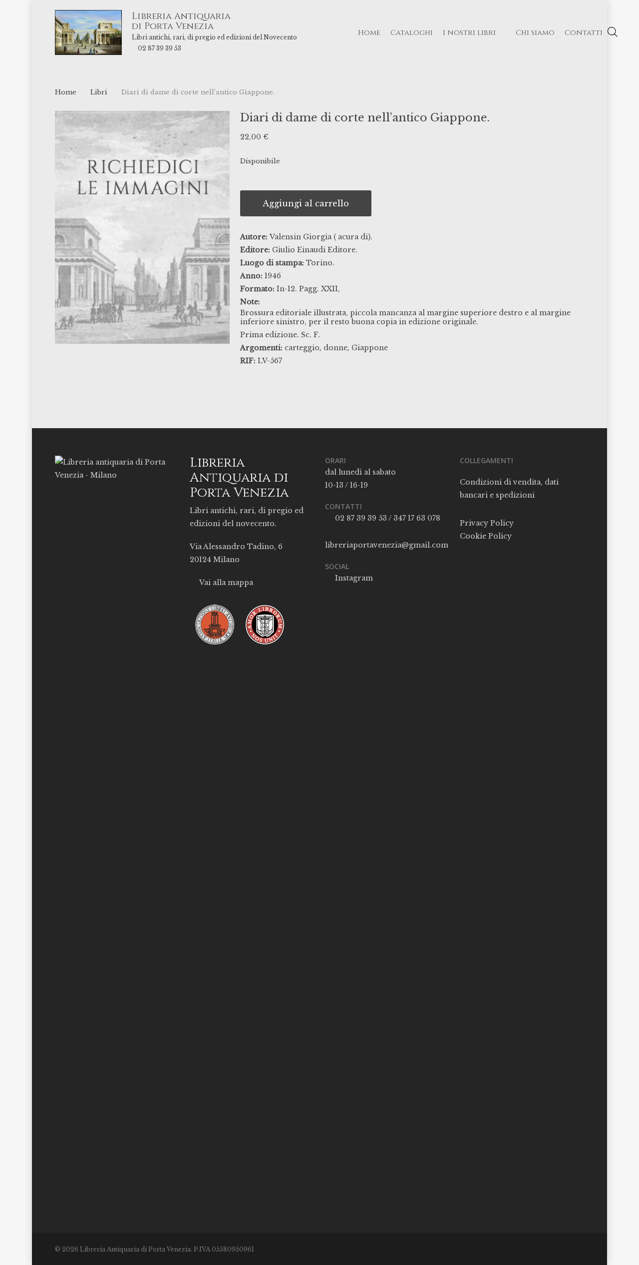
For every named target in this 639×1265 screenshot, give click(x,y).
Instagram (353, 578)
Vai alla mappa (225, 582)
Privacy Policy (487, 523)
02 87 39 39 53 (159, 48)
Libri (98, 92)
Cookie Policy (486, 536)
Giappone (369, 347)
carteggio (302, 347)
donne (335, 347)
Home (65, 92)
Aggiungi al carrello (306, 203)
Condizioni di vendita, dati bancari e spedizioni (509, 489)
